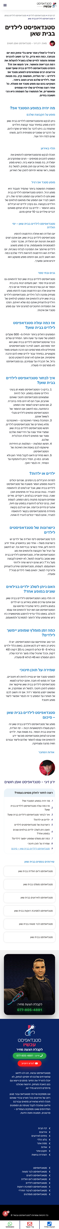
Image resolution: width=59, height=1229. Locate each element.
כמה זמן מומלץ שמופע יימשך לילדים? (31, 838)
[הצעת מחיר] (49, 1223)
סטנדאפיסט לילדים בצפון (15, 15)
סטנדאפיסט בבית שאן (41, 937)
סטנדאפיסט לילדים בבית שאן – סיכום (30, 848)
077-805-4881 (29, 1010)
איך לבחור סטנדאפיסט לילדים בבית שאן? (28, 814)
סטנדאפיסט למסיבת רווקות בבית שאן (33, 910)
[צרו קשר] (29, 1223)
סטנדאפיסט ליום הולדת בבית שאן (35, 871)
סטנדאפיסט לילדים (37, 15)
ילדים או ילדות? (42, 819)
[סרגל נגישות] (6, 1214)
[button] (5, 5)
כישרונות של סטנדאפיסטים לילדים (32, 824)
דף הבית (51, 15)
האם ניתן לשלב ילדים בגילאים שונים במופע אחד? (31, 831)
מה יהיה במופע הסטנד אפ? (36, 800)
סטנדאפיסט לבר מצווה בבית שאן (36, 923)
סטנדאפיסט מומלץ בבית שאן (38, 884)
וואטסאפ (10, 1226)
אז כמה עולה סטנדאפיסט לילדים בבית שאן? (30, 807)
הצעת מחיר (49, 1226)
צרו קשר (30, 1226)
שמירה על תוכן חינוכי (39, 843)
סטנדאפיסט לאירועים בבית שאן (37, 897)
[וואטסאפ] (10, 1223)
